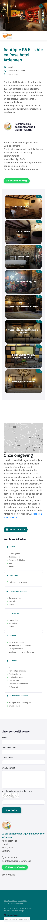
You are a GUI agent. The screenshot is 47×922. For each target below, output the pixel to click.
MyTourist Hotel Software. (24, 908)
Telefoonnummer (9, 747)
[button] (3, 15)
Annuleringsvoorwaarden (13, 903)
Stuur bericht (11, 810)
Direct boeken (18, 529)
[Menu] (43, 36)
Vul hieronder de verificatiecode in (17, 791)
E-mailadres (7, 758)
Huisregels (22, 901)
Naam (4, 737)
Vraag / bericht (8, 768)
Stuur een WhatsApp (18, 181)
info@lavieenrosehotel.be (18, 861)
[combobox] (17, 919)
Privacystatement (10, 901)
